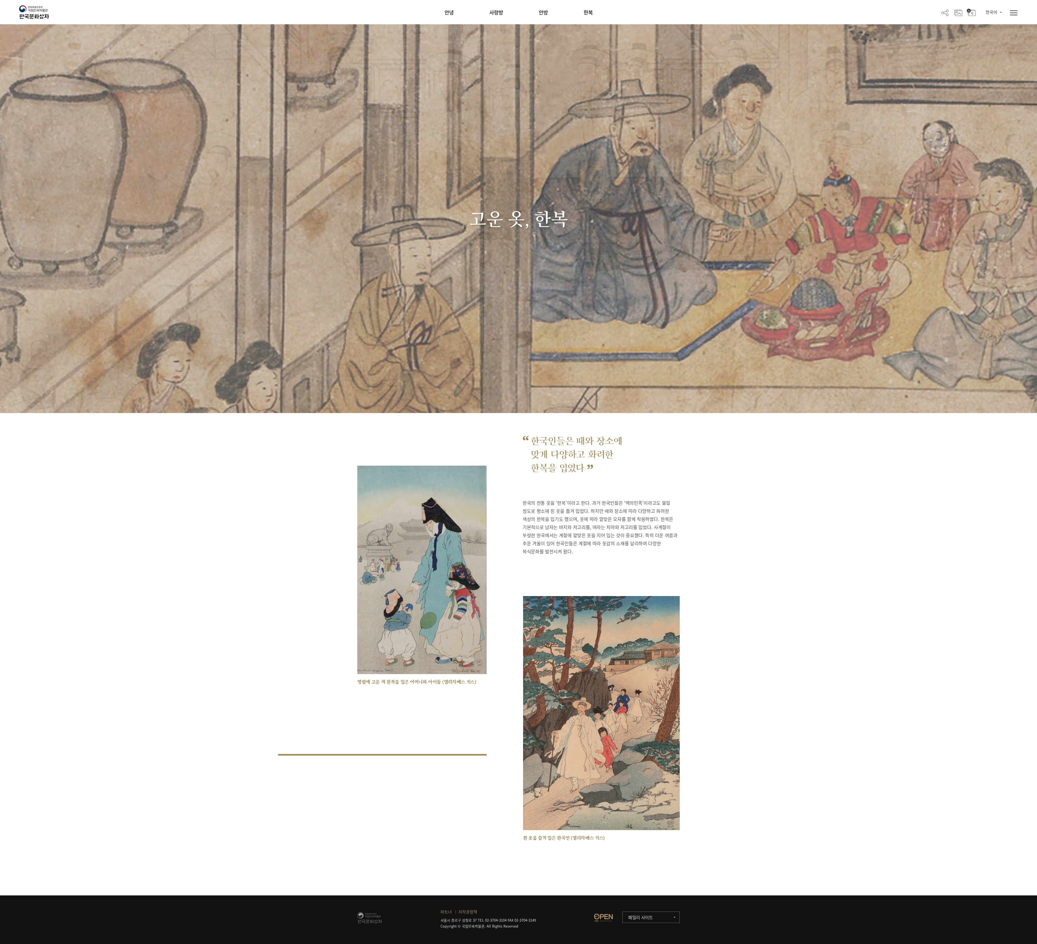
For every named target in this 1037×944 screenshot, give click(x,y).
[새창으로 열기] (603, 917)
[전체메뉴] (1013, 13)
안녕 (449, 12)
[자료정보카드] (971, 12)
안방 (543, 12)
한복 (588, 12)
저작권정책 (467, 912)
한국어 (991, 12)
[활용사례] (958, 12)
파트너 (446, 912)
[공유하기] (944, 12)
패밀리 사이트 (640, 917)
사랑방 (496, 12)
